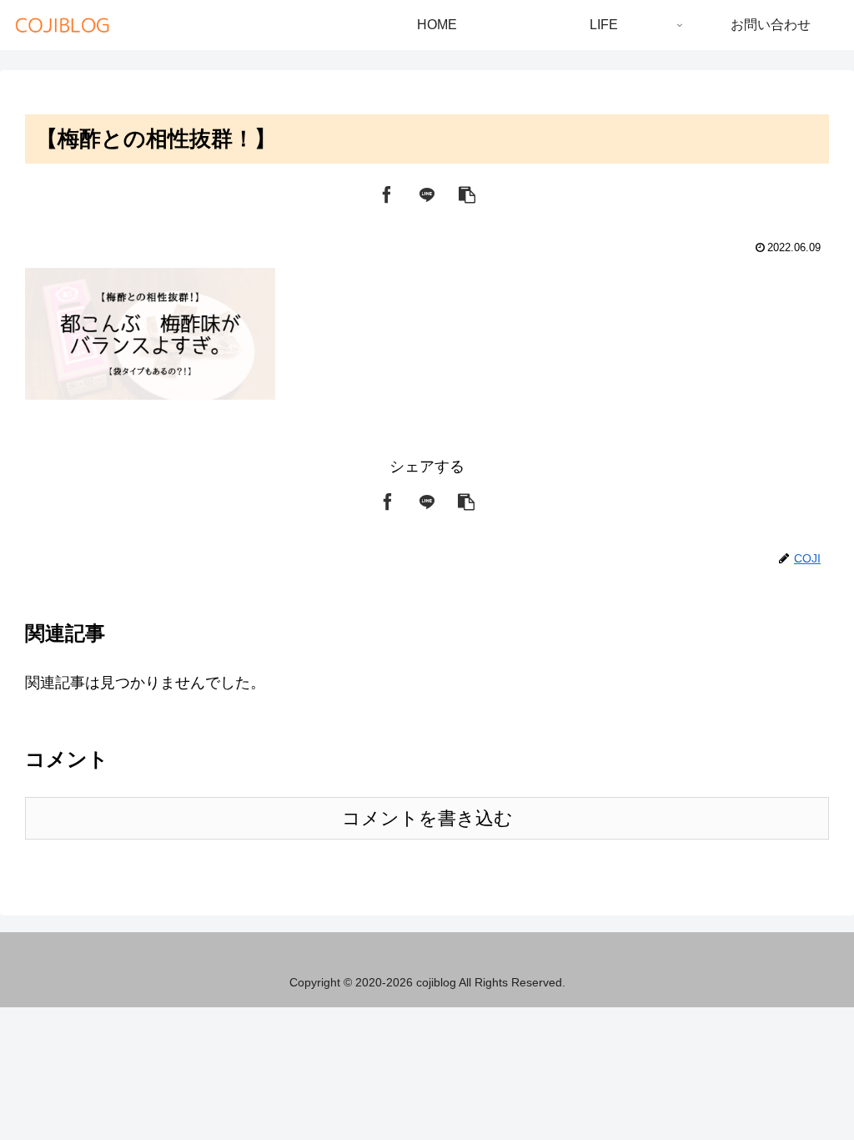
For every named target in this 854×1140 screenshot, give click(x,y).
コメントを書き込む (427, 818)
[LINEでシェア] (427, 193)
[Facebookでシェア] (387, 193)
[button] (467, 193)
